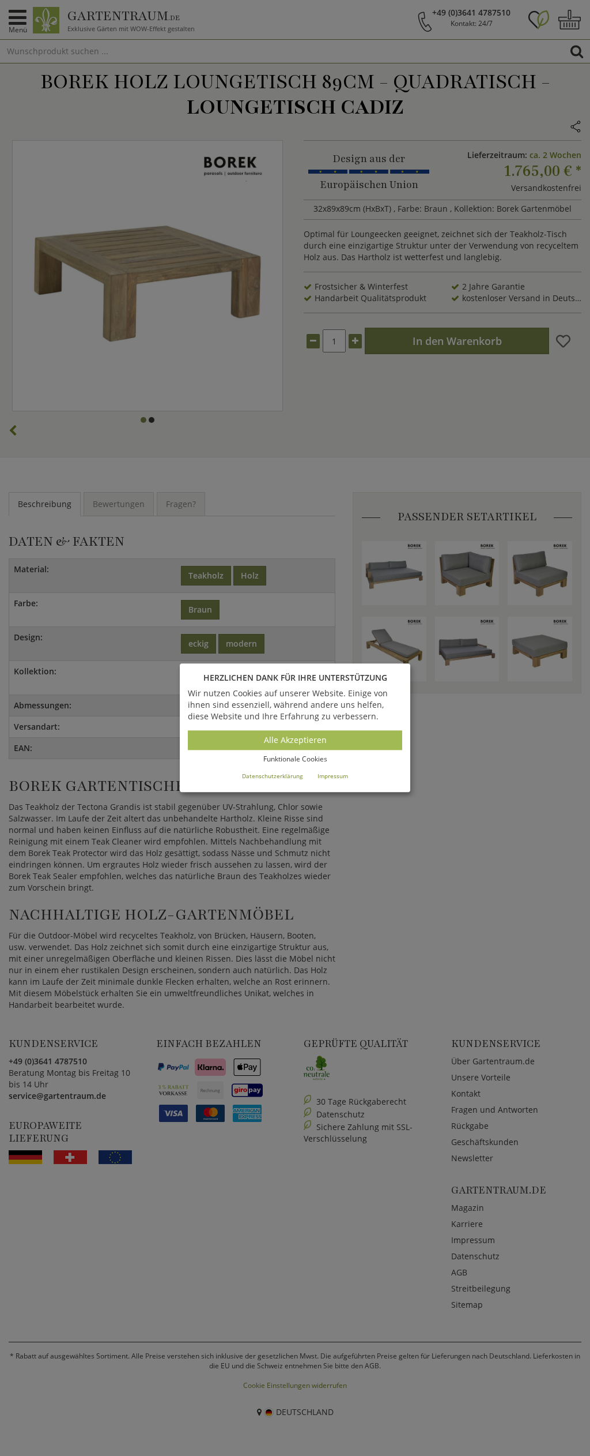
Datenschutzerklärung (272, 776)
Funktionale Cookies (295, 759)
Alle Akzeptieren (295, 739)
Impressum (332, 776)
